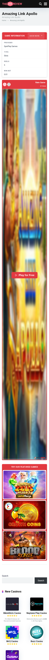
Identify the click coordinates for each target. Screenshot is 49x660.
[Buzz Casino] (36, 638)
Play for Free (26, 275)
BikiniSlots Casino (12, 613)
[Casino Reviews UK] (12, 4)
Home (4, 20)
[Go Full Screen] (9, 84)
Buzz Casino (37, 641)
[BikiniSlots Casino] (12, 610)
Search (5, 576)
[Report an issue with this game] (4, 84)
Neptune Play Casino (37, 613)
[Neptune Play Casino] (36, 610)
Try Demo (24, 484)
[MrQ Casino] (12, 638)
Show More (35, 36)
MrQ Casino (12, 641)
